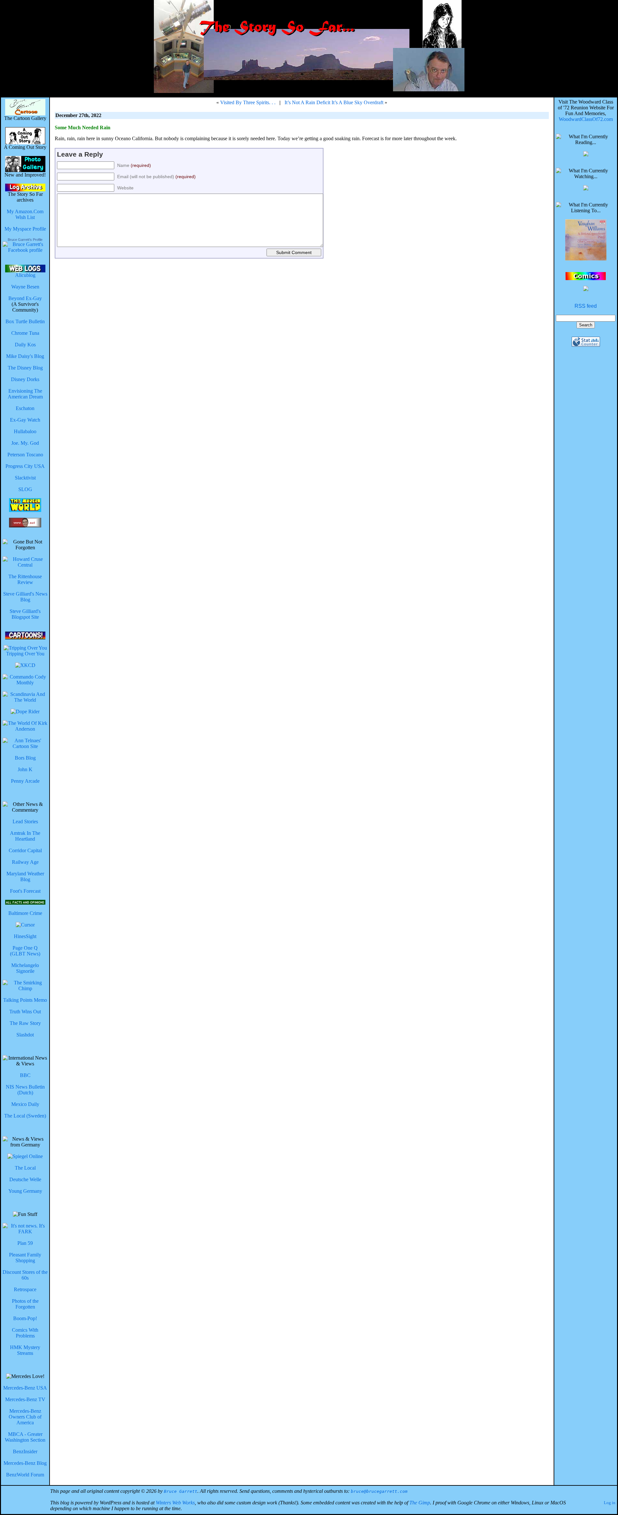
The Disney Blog (25, 367)
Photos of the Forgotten (25, 1304)
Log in (609, 1503)
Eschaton (25, 408)
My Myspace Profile (25, 229)
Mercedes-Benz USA (25, 1388)
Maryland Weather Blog (25, 876)
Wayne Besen (25, 286)
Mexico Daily (25, 1104)
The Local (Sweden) (25, 1115)
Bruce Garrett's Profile (25, 240)
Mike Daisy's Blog (25, 356)
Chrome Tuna (25, 333)
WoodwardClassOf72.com (586, 119)
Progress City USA (25, 466)
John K (25, 769)
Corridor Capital (25, 850)
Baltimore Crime (25, 913)
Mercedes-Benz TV (25, 1399)
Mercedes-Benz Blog (25, 1463)
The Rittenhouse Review (25, 579)
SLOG (25, 489)
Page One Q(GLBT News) (25, 950)
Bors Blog (25, 758)
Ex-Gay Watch (25, 420)
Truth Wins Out (25, 1011)
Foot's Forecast (25, 891)
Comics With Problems (25, 1332)
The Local (25, 1168)
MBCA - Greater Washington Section (25, 1437)
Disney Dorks (25, 379)
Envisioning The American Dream (25, 393)
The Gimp (419, 1502)
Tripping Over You (25, 653)
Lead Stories (25, 821)
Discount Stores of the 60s (25, 1275)
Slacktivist (25, 477)
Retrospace (25, 1289)
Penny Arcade (25, 781)
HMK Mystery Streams (25, 1350)
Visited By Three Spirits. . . (248, 102)
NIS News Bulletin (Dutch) (25, 1089)
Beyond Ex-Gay (25, 298)
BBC (25, 1075)
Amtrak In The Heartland (25, 836)
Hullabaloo (25, 431)
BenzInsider (25, 1451)
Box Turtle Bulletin (25, 321)
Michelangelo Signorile (25, 968)
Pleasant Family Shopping (25, 1257)
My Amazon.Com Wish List (25, 214)
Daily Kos (25, 344)
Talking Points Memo (25, 1000)
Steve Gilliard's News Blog (25, 596)
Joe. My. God (25, 443)
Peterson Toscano (25, 454)
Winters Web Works (175, 1502)
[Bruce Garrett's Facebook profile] (25, 250)
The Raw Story (25, 1023)
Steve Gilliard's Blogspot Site (25, 614)
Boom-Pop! (25, 1318)
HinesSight (25, 936)
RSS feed (586, 306)
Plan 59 (25, 1243)
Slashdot (25, 1034)
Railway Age (25, 862)
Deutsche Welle (25, 1179)
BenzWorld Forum (25, 1474)
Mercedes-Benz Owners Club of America (25, 1416)
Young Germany (25, 1191)
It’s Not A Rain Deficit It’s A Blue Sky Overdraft (334, 102)
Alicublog (25, 275)
